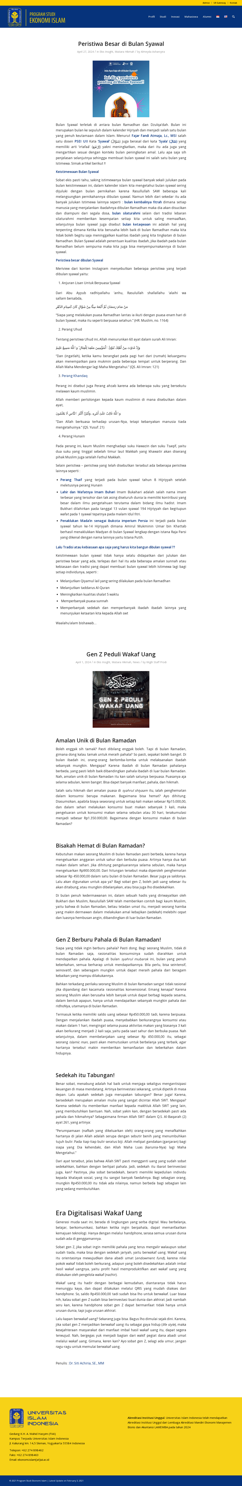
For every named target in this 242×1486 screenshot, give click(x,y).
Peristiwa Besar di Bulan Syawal (121, 44)
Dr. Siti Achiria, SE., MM (86, 1363)
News (136, 662)
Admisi (206, 2)
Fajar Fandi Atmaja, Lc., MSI (154, 135)
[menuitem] (206, 3)
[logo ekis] (36, 16)
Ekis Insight (106, 51)
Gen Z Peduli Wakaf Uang (121, 654)
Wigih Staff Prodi (156, 662)
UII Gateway (220, 2)
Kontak (233, 2)
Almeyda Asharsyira (153, 51)
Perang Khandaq (75, 376)
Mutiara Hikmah (124, 51)
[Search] (233, 16)
